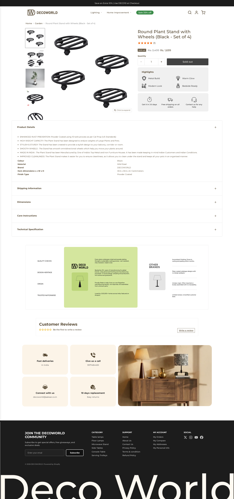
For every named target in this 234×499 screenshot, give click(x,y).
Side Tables (97, 448)
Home (125, 437)
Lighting (95, 12)
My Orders (158, 437)
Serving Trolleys (99, 455)
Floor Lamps (98, 440)
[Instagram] (190, 437)
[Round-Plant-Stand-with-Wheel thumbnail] (35, 38)
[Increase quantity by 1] (161, 61)
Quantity (142, 56)
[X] (185, 437)
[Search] (190, 12)
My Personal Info (161, 448)
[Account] (196, 12)
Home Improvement (118, 12)
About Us (126, 440)
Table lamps (97, 437)
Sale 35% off (144, 12)
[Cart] (203, 12)
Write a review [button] (186, 330)
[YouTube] (196, 437)
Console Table (98, 452)
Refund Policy (129, 455)
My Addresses (160, 444)
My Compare (159, 440)
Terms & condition (131, 452)
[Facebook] (201, 437)
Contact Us (127, 444)
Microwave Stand (100, 444)
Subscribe (75, 453)
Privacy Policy (129, 448)
